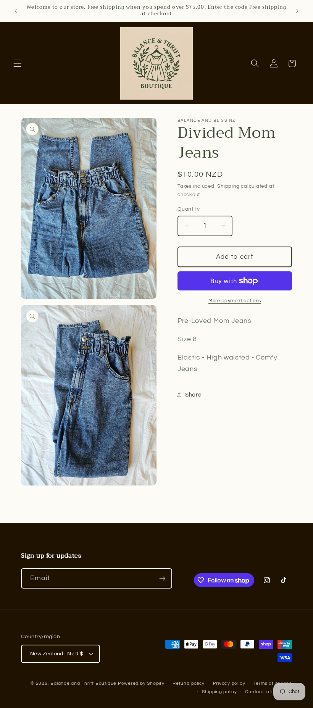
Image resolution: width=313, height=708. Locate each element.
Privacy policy (229, 683)
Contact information (268, 691)
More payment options (234, 300)
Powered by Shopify (141, 683)
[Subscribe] (162, 578)
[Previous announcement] (15, 10)
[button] (17, 63)
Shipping (228, 186)
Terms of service (272, 683)
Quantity (188, 209)
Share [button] (193, 395)
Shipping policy (219, 691)
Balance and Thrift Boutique (84, 683)
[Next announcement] (297, 10)
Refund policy (189, 683)
